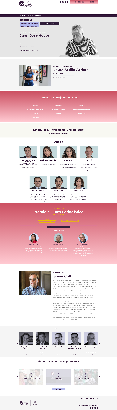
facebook (64, 2)
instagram (65, 2)
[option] (26, 343)
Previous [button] (17, 343)
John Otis (89, 160)
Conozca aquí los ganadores (58, 133)
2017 (92, 2)
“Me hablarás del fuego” (70, 221)
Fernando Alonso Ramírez (38, 191)
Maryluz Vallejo (79, 190)
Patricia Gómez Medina (48, 160)
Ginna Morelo (68, 160)
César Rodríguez (58, 190)
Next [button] (99, 343)
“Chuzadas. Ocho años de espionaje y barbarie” (47, 221)
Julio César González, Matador (28, 161)
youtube (60, 2)
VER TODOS (58, 389)
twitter (62, 2)
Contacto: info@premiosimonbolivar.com (88, 405)
